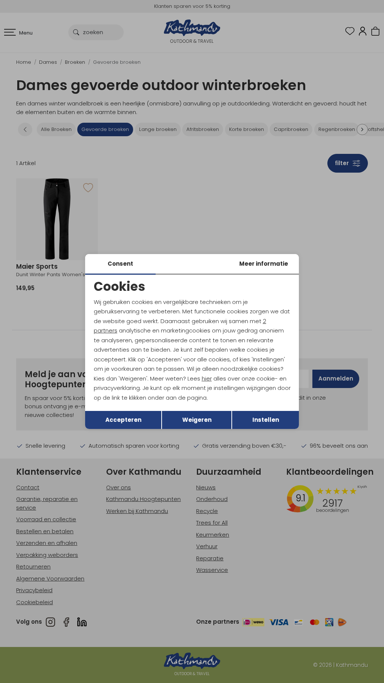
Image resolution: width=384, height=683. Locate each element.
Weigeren (197, 420)
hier (207, 378)
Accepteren (123, 420)
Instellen (265, 420)
